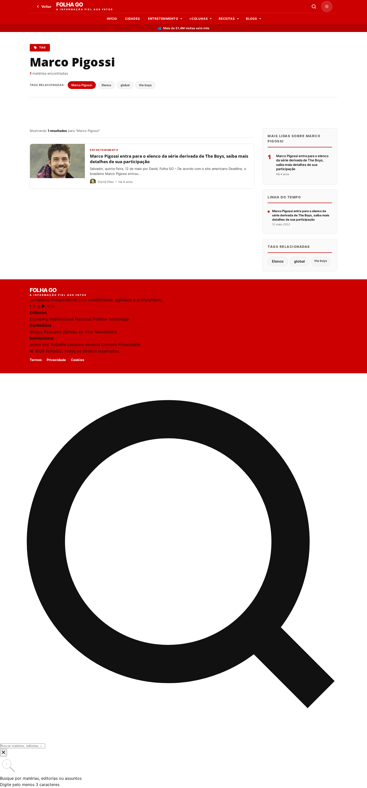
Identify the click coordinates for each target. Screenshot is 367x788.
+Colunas (198, 18)
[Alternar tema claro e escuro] (326, 6)
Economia (39, 319)
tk (53, 306)
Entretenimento (163, 18)
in (48, 306)
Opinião (70, 331)
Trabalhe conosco (67, 344)
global (125, 85)
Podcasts (52, 331)
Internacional (62, 319)
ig (38, 306)
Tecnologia (118, 319)
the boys (145, 85)
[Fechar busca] (3, 753)
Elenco (106, 85)
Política (100, 319)
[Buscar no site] (313, 6)
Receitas (227, 18)
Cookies (77, 360)
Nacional (83, 319)
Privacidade (129, 344)
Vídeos (36, 331)
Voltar (46, 6)
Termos (36, 360)
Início (112, 18)
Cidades (132, 18)
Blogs (251, 18)
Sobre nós (39, 344)
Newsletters (106, 331)
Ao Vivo (85, 331)
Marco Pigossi (81, 85)
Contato (109, 344)
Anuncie (92, 344)
